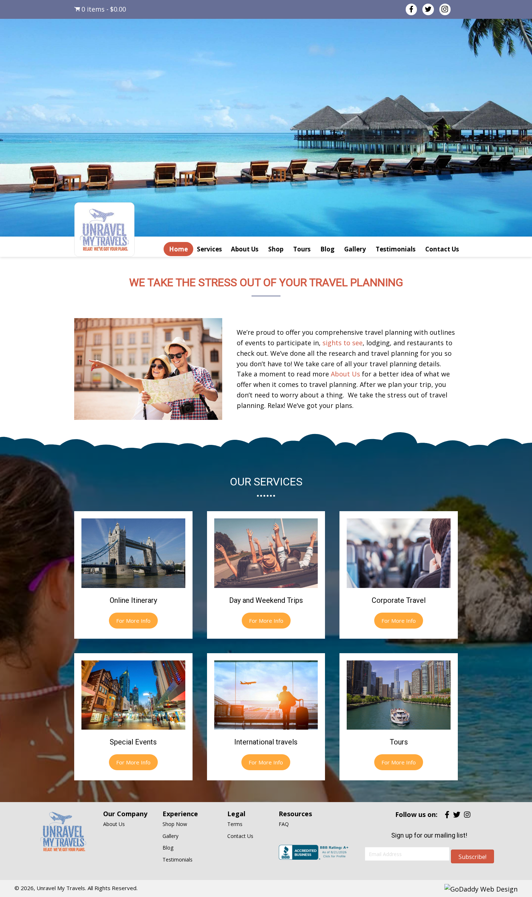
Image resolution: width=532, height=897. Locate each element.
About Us (345, 374)
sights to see (342, 342)
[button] (133, 621)
